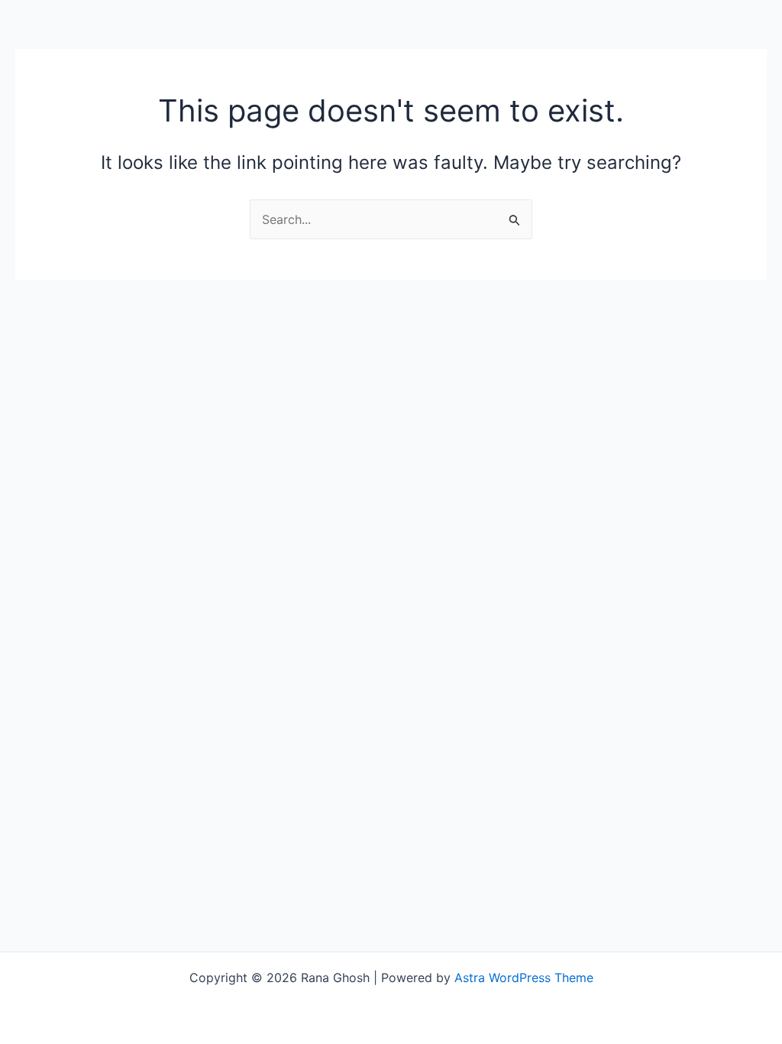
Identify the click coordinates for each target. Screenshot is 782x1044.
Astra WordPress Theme (523, 977)
